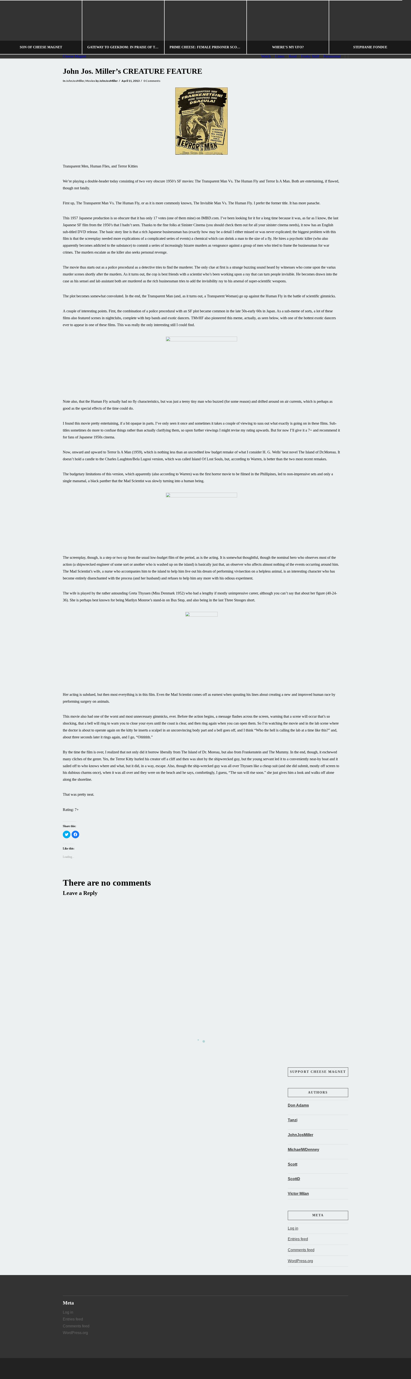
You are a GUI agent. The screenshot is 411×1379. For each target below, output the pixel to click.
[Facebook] (196, 1368)
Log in (293, 1228)
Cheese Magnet (74, 56)
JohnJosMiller (75, 81)
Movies (90, 81)
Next (401, 27)
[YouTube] (214, 1368)
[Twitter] (205, 1368)
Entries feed (298, 1239)
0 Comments (151, 81)
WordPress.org (300, 1261)
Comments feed (301, 1250)
